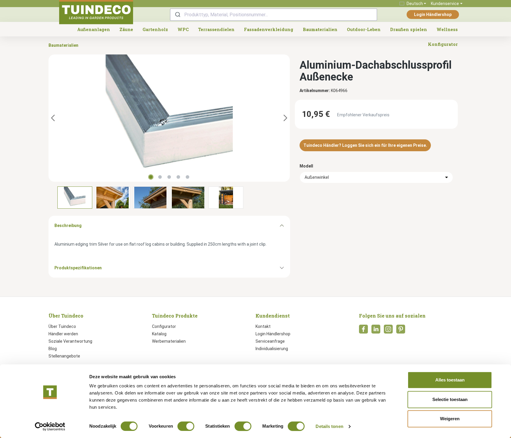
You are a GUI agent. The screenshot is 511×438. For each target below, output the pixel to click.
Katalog (159, 333)
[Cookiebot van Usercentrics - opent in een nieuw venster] (50, 426)
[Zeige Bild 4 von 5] (178, 177)
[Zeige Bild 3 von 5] (169, 177)
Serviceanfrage (270, 341)
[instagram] (388, 330)
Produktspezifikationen (78, 267)
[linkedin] (375, 330)
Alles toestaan (450, 379)
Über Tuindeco (62, 326)
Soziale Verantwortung (70, 341)
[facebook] (363, 330)
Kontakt (263, 326)
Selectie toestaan (450, 399)
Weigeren (450, 418)
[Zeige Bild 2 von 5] (160, 177)
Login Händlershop (433, 14)
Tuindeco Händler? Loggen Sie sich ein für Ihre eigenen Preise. (365, 145)
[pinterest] (400, 330)
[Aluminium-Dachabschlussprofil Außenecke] (169, 118)
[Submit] (177, 14)
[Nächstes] (285, 118)
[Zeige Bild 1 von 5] (151, 177)
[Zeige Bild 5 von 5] (187, 177)
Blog (52, 348)
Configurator (164, 326)
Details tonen (329, 426)
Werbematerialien (169, 341)
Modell (306, 166)
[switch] (185, 426)
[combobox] (273, 15)
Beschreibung (68, 225)
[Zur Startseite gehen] (96, 12)
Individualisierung (272, 348)
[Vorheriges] (52, 118)
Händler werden (63, 333)
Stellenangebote (64, 356)
